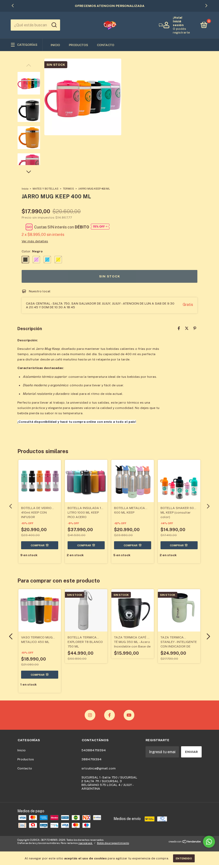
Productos (78, 45)
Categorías (27, 45)
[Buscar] (53, 25)
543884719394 (93, 750)
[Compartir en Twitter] (187, 328)
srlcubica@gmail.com (98, 768)
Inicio (55, 45)
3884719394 (91, 759)
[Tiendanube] (185, 842)
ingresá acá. (85, 842)
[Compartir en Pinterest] (194, 328)
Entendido (184, 858)
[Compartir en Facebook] (179, 328)
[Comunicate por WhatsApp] (209, 842)
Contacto (105, 45)
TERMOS (69, 188)
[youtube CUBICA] (129, 715)
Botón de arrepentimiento (113, 842)
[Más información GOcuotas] (100, 227)
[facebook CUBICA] (109, 715)
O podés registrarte (181, 30)
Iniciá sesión (178, 23)
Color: (32, 251)
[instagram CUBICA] (90, 715)
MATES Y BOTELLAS (45, 188)
